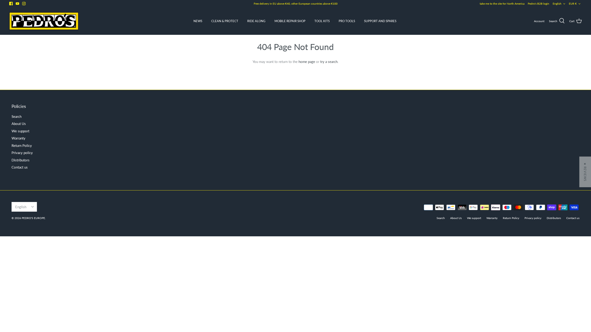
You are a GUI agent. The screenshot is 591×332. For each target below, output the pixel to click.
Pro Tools (347, 21)
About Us (19, 124)
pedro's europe (33, 218)
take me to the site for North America (502, 3)
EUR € (573, 3)
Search (16, 116)
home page (307, 61)
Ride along (256, 21)
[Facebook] (11, 3)
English (557, 3)
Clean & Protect (224, 21)
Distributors (21, 160)
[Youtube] (17, 3)
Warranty (18, 138)
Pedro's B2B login (538, 3)
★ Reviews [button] (585, 172)
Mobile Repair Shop (289, 21)
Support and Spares (380, 21)
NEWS (197, 21)
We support (20, 131)
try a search (329, 61)
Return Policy (22, 145)
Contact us (20, 167)
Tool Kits (322, 21)
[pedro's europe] (43, 21)
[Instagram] (24, 3)
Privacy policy (22, 153)
